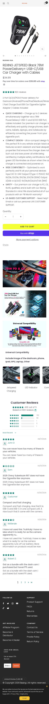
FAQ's (29, 606)
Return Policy (33, 641)
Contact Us (32, 627)
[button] (9, 92)
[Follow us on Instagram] (12, 603)
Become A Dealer (11, 640)
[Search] (8, 3)
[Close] (47, 686)
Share (5, 245)
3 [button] (25, 582)
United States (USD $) (13, 679)
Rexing (23, 682)
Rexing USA (8, 60)
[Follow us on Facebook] (3, 603)
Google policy (24, 694)
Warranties (32, 616)
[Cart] (45, 3)
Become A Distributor (8, 634)
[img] (8, 439)
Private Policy (33, 636)
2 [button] (21, 582)
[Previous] (4, 56)
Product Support (35, 602)
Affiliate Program (11, 627)
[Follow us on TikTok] (3, 608)
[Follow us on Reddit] (8, 608)
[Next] (45, 56)
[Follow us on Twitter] (8, 603)
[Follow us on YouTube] (17, 603)
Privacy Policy (15, 694)
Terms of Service (35, 632)
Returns (30, 611)
